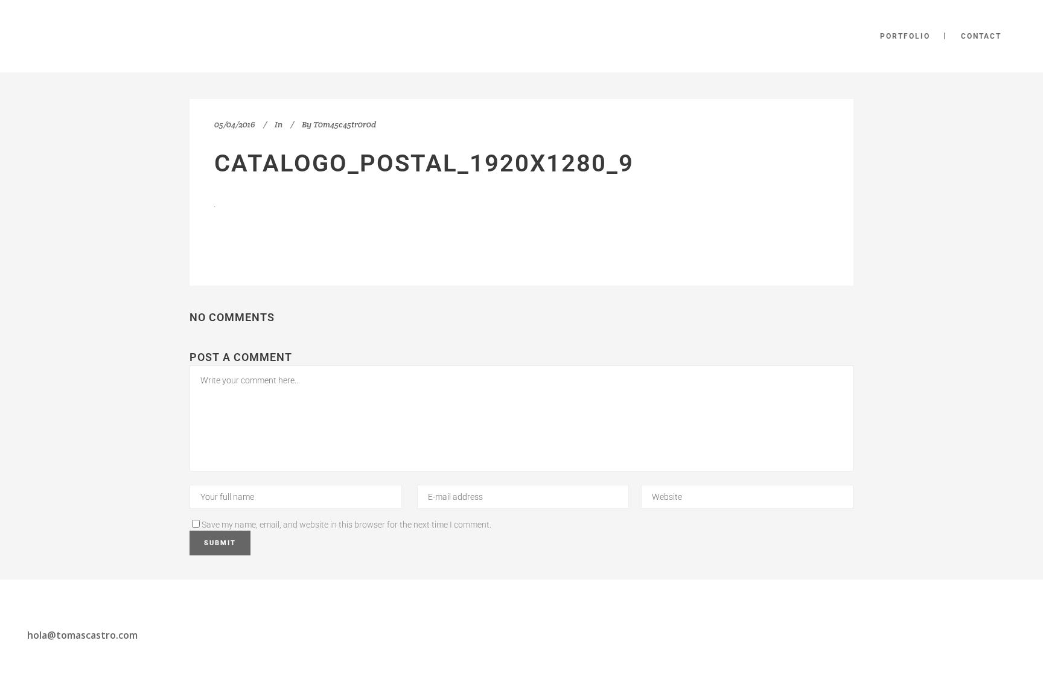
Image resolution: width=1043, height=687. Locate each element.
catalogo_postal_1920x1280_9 (424, 163)
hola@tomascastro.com (82, 635)
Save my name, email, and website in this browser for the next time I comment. (346, 524)
